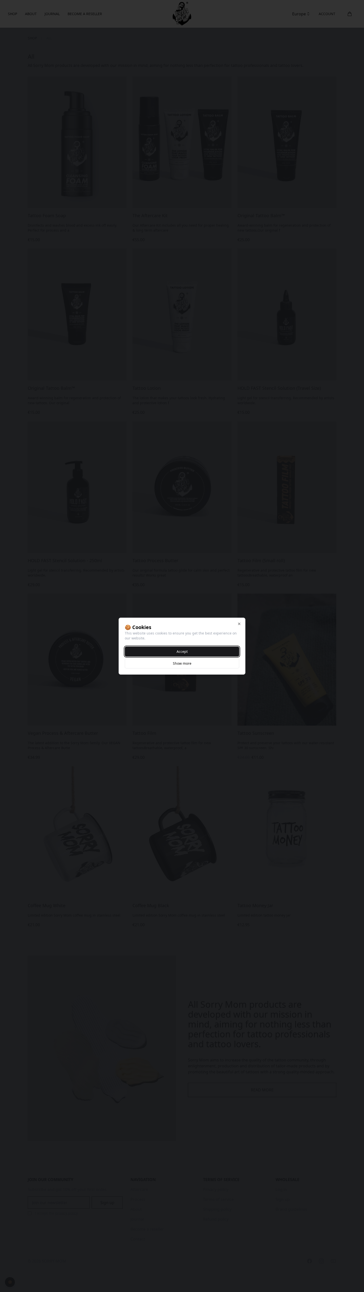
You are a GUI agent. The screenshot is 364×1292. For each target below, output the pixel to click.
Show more (182, 663)
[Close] (239, 624)
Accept (182, 651)
